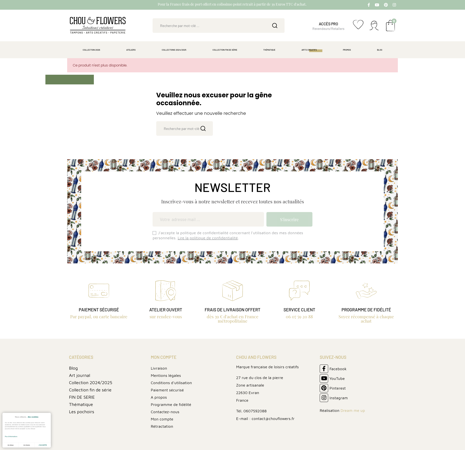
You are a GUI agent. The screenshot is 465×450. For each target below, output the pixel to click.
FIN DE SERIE (82, 397)
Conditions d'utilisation (171, 382)
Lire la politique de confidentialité (208, 238)
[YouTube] (377, 4)
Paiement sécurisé (167, 390)
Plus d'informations (11, 436)
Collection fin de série (90, 389)
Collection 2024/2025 (90, 382)
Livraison (159, 368)
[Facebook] (368, 4)
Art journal (79, 375)
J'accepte (43, 445)
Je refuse (11, 445)
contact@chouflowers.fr (273, 418)
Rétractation (162, 426)
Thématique (81, 404)
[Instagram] (394, 4)
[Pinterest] (386, 4)
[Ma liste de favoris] (358, 27)
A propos (159, 397)
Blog (73, 368)
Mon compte (162, 419)
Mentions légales (166, 375)
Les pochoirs (81, 411)
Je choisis (26, 445)
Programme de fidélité (171, 404)
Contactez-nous (165, 411)
